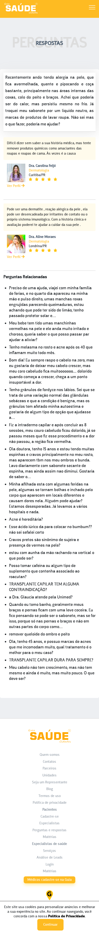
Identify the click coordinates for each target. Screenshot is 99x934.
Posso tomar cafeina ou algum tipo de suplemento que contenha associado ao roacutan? (44, 571)
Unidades (49, 775)
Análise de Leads (50, 857)
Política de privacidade (50, 803)
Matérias (49, 837)
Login (50, 864)
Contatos (49, 762)
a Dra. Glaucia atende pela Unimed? (41, 597)
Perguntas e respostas (49, 830)
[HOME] (20, 13)
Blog (49, 789)
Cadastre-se (50, 817)
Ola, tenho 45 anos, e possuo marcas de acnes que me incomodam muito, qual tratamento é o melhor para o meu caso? (50, 647)
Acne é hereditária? (26, 519)
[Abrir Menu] (92, 8)
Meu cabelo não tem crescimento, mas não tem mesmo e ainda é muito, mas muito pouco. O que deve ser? (51, 673)
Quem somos (50, 755)
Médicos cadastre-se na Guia (49, 880)
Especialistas (49, 823)
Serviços (49, 851)
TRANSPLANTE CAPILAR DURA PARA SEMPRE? (51, 660)
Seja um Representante (49, 782)
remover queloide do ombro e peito (39, 634)
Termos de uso (49, 796)
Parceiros (49, 768)
